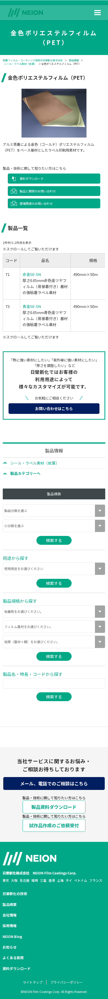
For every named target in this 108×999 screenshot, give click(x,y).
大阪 (14, 880)
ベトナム (80, 880)
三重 (43, 880)
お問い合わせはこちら (54, 408)
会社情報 (10, 915)
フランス (95, 880)
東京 (6, 880)
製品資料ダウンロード (54, 807)
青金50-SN (32, 306)
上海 (60, 880)
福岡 (34, 880)
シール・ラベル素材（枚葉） (20, 64)
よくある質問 (13, 957)
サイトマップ (32, 982)
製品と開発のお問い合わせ (38, 191)
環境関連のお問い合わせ (36, 203)
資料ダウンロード (32, 178)
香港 (51, 880)
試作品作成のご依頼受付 (54, 825)
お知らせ (10, 947)
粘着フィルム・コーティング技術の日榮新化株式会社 (33, 60)
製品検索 (10, 904)
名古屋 (24, 880)
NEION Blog (12, 936)
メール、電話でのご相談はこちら (54, 783)
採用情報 (10, 925)
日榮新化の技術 (15, 893)
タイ (69, 880)
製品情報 (74, 60)
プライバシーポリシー (66, 982)
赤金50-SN (32, 274)
